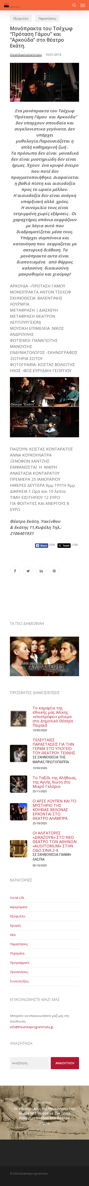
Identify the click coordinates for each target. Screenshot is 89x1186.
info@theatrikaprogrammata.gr (31, 1027)
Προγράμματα (19, 963)
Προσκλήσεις (19, 972)
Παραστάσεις (47, 18)
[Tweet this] (28, 571)
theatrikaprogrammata (26, 54)
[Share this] (15, 571)
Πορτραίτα (17, 953)
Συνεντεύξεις (19, 981)
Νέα (13, 935)
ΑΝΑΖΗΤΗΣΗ (65, 1063)
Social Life (17, 898)
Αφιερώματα (18, 907)
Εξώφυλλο (21, 18)
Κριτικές (15, 925)
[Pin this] (54, 571)
